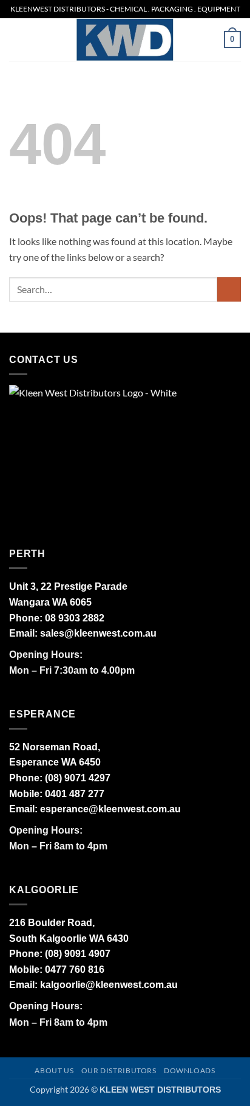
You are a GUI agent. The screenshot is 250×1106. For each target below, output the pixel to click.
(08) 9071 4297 (77, 778)
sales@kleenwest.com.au (98, 633)
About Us (54, 1070)
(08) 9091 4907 (77, 954)
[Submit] (229, 289)
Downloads (189, 1070)
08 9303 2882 (74, 618)
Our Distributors (119, 1070)
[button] (16, 39)
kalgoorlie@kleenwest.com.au (109, 985)
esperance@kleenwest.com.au (110, 809)
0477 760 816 (74, 969)
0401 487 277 (74, 794)
